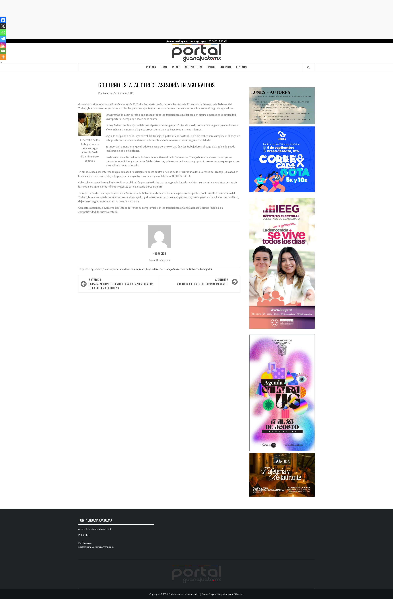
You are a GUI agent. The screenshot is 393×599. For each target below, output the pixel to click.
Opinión (211, 67)
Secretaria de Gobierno (186, 269)
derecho (129, 269)
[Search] (308, 67)
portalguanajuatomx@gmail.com (96, 546)
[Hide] (1, 63)
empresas (139, 269)
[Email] (3, 51)
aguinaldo (96, 269)
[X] (3, 26)
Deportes (241, 67)
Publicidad (83, 535)
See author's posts (159, 260)
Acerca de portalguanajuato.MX (94, 529)
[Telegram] (3, 38)
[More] (3, 57)
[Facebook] (3, 20)
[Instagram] (3, 45)
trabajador (206, 269)
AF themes (237, 594)
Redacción (108, 93)
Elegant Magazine (218, 594)
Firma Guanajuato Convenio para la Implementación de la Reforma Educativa (121, 284)
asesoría (107, 269)
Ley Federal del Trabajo (159, 269)
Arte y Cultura (193, 67)
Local (164, 67)
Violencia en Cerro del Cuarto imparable (202, 282)
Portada (151, 67)
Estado (176, 67)
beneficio (118, 269)
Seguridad (226, 67)
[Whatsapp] (3, 32)
